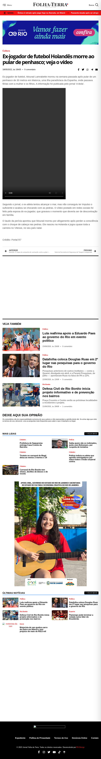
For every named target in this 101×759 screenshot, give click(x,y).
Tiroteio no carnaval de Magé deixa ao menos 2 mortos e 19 (33, 456)
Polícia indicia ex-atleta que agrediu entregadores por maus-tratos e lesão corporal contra (82, 458)
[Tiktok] (58, 752)
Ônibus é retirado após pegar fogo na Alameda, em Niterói (41, 13)
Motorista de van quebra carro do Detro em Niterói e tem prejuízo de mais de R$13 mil (33, 629)
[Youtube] (53, 752)
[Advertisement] (50, 287)
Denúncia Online (79, 738)
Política (45, 329)
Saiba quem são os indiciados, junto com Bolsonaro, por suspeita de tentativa (83, 445)
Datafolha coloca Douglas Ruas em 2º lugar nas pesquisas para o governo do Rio (70, 362)
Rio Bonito (46, 384)
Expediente (20, 738)
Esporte (72, 611)
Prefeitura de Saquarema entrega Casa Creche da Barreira (31, 445)
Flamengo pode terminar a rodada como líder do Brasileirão (81, 617)
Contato (95, 738)
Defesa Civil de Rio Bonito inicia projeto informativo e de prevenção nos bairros (68, 392)
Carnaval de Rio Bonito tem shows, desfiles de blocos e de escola (34, 472)
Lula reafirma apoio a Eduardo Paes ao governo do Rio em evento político (68, 336)
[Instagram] (43, 752)
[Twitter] (48, 752)
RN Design (80, 747)
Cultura (6, 51)
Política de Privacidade (39, 738)
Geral (22, 624)
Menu (9, 5)
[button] (78, 69)
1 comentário (67, 406)
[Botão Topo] (63, 752)
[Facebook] (38, 752)
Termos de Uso (61, 738)
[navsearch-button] (94, 5)
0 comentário (30, 69)
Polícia (71, 439)
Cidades (23, 439)
